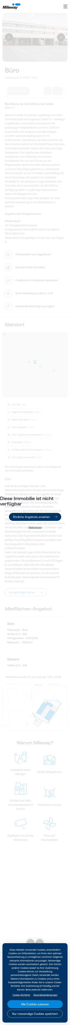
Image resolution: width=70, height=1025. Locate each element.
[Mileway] (11, 6)
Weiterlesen (35, 527)
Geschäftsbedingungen (45, 995)
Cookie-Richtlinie (21, 995)
